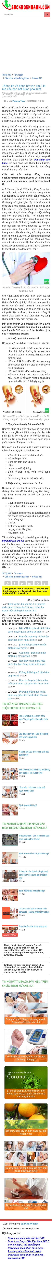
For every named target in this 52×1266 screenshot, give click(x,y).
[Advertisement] (26, 44)
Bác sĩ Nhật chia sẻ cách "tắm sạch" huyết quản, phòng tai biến (33, 717)
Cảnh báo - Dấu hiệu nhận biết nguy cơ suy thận (32, 789)
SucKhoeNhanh (29, 1223)
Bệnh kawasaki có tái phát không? (34, 853)
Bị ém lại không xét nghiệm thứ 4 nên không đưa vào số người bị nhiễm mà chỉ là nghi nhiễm (26, 1094)
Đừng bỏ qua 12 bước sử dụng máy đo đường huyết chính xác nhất (26, 1020)
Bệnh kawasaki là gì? (28, 805)
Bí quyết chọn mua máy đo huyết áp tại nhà (26, 1206)
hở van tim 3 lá (28, 604)
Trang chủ (6, 74)
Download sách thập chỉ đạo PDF (26, 1238)
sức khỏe (35, 607)
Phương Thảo (18, 101)
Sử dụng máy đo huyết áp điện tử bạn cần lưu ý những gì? (26, 1058)
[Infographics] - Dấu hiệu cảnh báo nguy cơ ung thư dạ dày (34, 837)
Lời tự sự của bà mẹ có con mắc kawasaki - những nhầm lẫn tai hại (34, 910)
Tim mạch (18, 74)
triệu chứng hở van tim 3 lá (22, 610)
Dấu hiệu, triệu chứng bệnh (17, 78)
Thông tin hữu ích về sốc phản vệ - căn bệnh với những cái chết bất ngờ (34, 875)
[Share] (7, 583)
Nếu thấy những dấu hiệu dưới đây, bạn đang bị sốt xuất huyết (34, 771)
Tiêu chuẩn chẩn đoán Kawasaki (33, 926)
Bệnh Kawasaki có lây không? (32, 890)
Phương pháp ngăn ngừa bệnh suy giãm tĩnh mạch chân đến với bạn (28, 695)
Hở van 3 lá (37, 78)
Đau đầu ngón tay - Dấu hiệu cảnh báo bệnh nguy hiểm (33, 735)
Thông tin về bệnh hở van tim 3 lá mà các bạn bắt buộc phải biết (23, 87)
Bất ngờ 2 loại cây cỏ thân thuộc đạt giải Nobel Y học (26, 1132)
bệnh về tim (14, 604)
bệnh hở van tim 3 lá (13, 541)
